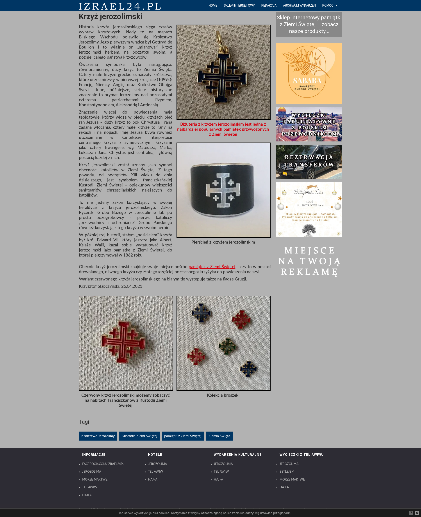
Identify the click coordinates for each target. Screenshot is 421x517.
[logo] (120, 9)
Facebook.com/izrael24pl (103, 464)
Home (213, 5)
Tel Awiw (89, 487)
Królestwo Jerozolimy (98, 436)
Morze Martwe (94, 479)
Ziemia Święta (219, 436)
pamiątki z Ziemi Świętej (183, 436)
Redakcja (269, 5)
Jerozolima (91, 471)
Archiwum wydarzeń (299, 5)
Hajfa (86, 495)
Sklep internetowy (239, 5)
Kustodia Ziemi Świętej (139, 436)
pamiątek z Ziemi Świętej (212, 267)
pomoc (327, 5)
